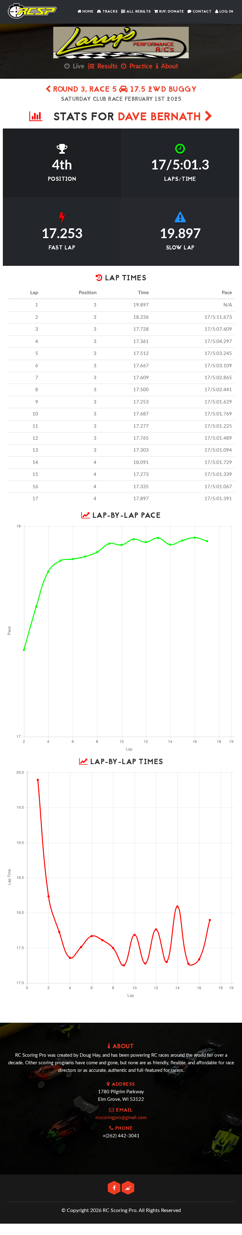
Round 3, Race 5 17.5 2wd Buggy (124, 90)
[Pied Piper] (128, 1188)
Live (77, 66)
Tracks (109, 11)
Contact (201, 11)
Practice (139, 66)
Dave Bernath (161, 117)
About (168, 66)
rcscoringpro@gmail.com (121, 1117)
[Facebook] (115, 1188)
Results (106, 66)
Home (87, 11)
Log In (225, 11)
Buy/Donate (171, 11)
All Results (138, 11)
